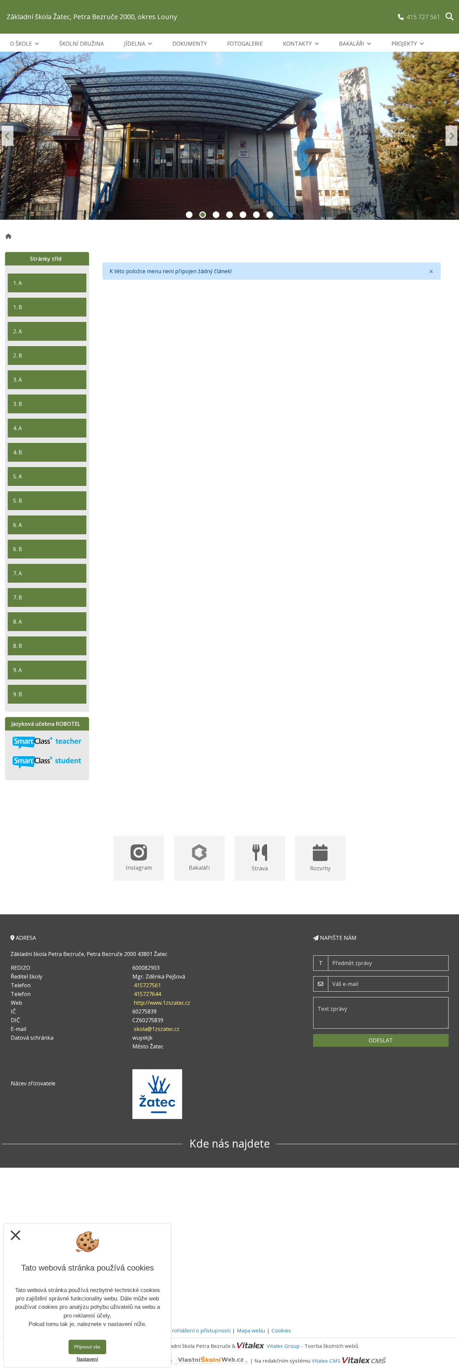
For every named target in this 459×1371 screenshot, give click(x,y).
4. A (17, 428)
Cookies (281, 1330)
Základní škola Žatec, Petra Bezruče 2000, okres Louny (92, 16)
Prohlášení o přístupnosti (199, 1330)
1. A (17, 283)
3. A (17, 379)
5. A (17, 476)
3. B (17, 404)
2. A (17, 331)
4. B (17, 452)
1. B (17, 307)
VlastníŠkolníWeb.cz (148, 1360)
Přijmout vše (87, 1346)
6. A (17, 525)
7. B (17, 597)
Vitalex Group (283, 1345)
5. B (17, 500)
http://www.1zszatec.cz (162, 1002)
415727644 (147, 994)
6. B (17, 549)
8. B (17, 646)
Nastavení (87, 1359)
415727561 (147, 985)
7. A (17, 573)
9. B (17, 694)
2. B (17, 355)
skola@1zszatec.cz (156, 1029)
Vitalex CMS (326, 1360)
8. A (17, 621)
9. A (17, 670)
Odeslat (381, 1040)
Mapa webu (251, 1330)
